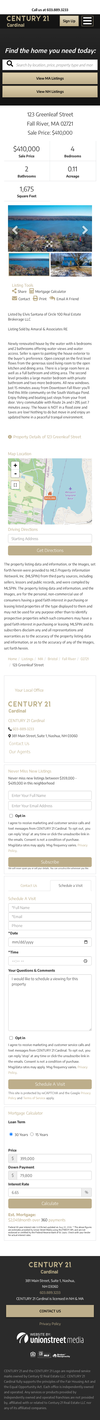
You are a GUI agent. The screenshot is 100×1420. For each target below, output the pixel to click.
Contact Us (19, 743)
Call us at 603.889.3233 (50, 10)
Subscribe (50, 862)
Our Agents (19, 751)
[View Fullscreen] (15, 485)
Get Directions (50, 550)
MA (40, 659)
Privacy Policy (50, 1324)
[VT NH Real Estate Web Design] (50, 1337)
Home (12, 659)
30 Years (21, 1135)
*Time (13, 952)
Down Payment (21, 1167)
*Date (13, 933)
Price (12, 1150)
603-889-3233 (23, 729)
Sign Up (69, 21)
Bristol (53, 659)
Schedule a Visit (71, 885)
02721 (85, 659)
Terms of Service (34, 1098)
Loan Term (16, 1122)
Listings (27, 659)
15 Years (41, 1135)
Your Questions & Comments (31, 970)
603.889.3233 (50, 1292)
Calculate (50, 1203)
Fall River (69, 659)
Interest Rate (18, 1184)
